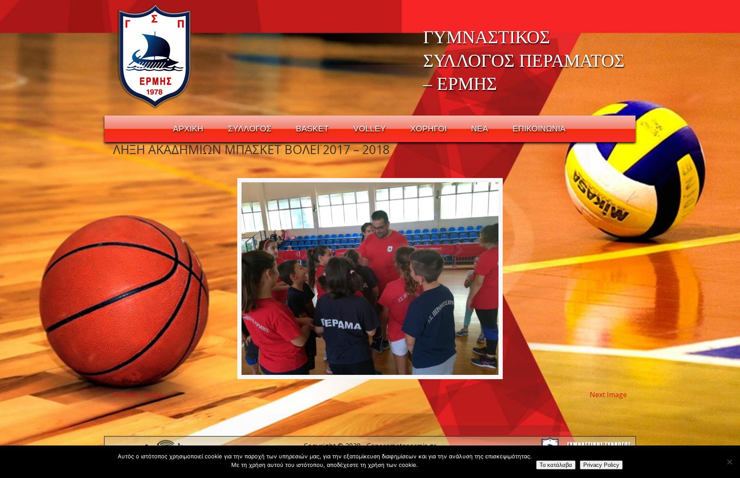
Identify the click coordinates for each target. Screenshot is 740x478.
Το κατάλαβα (556, 465)
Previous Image (138, 394)
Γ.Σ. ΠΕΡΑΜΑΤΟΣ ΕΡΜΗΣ (155, 56)
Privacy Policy (601, 465)
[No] (729, 461)
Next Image (608, 394)
